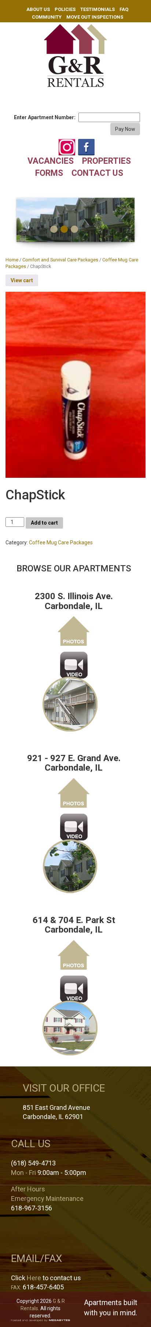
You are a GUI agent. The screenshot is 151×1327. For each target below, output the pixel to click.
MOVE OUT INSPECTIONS (94, 17)
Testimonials (97, 9)
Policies (65, 9)
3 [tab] (74, 229)
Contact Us (97, 173)
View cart (22, 280)
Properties (106, 161)
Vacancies (50, 161)
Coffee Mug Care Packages (61, 542)
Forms (49, 173)
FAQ (123, 9)
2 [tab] (64, 229)
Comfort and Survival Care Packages (60, 259)
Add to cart (44, 523)
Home (11, 259)
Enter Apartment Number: (45, 117)
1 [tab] (54, 229)
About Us (38, 9)
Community (47, 17)
